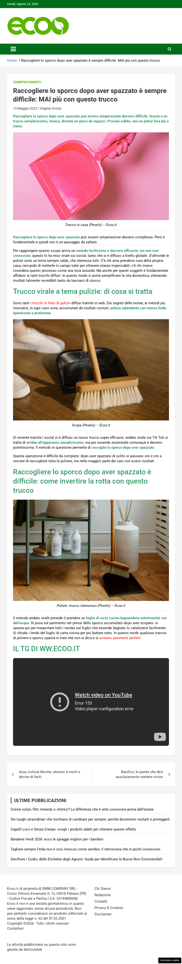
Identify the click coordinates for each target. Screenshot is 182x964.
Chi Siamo (103, 888)
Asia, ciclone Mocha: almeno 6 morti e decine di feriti (49, 774)
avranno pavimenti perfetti (120, 638)
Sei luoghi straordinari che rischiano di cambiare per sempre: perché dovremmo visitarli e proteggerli (90, 819)
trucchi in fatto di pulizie (51, 303)
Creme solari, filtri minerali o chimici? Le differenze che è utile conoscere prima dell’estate (82, 809)
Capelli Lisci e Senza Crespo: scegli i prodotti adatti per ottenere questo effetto (73, 829)
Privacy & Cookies (109, 908)
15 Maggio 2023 (25, 108)
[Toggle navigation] (13, 49)
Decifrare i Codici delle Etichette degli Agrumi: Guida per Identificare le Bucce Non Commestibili (86, 859)
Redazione (103, 895)
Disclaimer (103, 914)
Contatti (101, 901)
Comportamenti (27, 82)
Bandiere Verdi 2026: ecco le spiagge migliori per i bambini (57, 839)
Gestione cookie (169, 960)
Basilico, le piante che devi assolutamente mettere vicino (139, 774)
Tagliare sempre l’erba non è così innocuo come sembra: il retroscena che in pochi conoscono (85, 849)
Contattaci (15, 928)
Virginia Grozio (50, 108)
